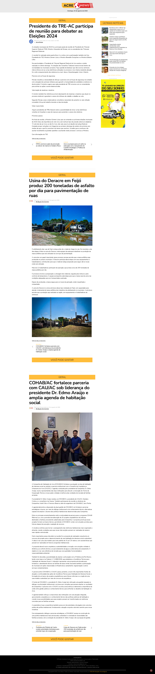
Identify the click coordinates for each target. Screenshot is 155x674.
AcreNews (39, 42)
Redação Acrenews (42, 202)
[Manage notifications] (151, 670)
